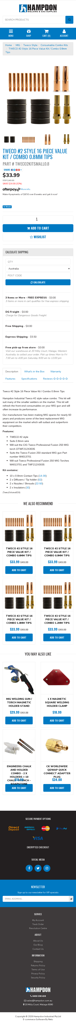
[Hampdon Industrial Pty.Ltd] (38, 9)
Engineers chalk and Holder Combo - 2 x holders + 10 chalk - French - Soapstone (19, 775)
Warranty (55, 371)
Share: (7, 169)
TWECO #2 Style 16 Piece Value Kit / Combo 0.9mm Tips (57, 552)
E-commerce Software (34, 1019)
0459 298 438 (39, 996)
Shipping (38, 961)
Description (11, 371)
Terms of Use (38, 969)
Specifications (29, 378)
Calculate (39, 282)
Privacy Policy (38, 973)
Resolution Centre (38, 928)
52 (40, 479)
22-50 (39, 483)
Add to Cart (39, 228)
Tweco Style (30, 45)
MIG (18, 45)
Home (8, 45)
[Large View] (9, 139)
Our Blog (38, 944)
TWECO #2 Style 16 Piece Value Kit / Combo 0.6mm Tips (19, 552)
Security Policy (38, 977)
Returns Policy (38, 965)
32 (27, 487)
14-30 (42, 475)
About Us (38, 940)
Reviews (48, 378)
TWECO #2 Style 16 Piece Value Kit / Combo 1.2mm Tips (57, 619)
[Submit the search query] (69, 20)
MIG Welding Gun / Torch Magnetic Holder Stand (19, 702)
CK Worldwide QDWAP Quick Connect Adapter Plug (57, 772)
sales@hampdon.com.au (39, 1000)
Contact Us (38, 949)
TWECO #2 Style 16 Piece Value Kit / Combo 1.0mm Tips (19, 619)
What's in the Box (34, 371)
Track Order (38, 924)
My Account (38, 920)
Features (10, 378)
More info (25, 189)
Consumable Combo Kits (54, 45)
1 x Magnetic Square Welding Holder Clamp (57, 702)
